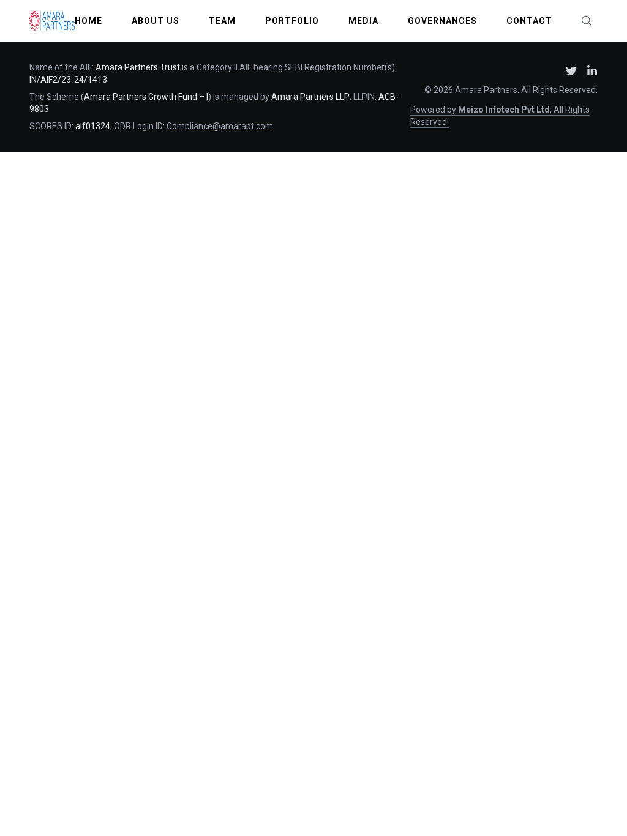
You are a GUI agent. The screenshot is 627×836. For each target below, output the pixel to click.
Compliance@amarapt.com (220, 126)
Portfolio (292, 21)
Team (222, 21)
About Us (155, 21)
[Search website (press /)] (587, 21)
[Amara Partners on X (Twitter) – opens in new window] (571, 71)
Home (88, 21)
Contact (529, 21)
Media (363, 21)
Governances (442, 21)
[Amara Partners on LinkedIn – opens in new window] (592, 71)
